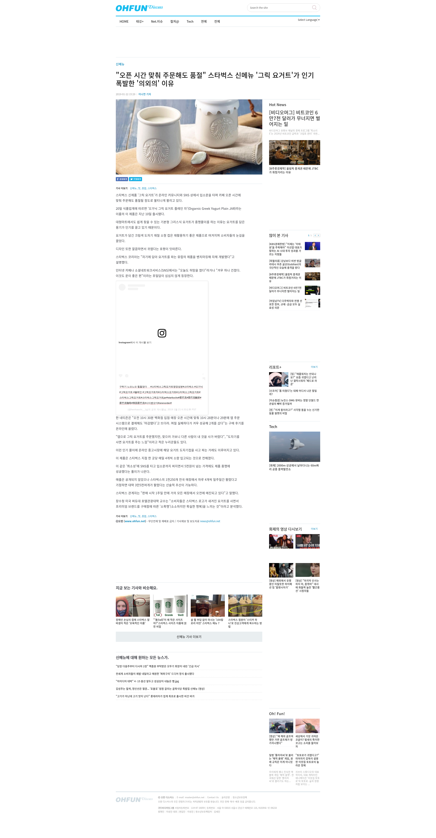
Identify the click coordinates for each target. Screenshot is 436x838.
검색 (316, 7)
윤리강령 (226, 797)
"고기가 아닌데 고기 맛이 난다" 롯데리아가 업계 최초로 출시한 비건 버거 (155, 696)
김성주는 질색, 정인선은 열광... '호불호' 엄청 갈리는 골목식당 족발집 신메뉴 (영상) (160, 689)
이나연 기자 (144, 94)
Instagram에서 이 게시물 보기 (135, 342)
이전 (315, 235)
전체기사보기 (313, 800)
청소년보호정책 (240, 797)
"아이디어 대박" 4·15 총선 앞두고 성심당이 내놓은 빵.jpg (147, 681)
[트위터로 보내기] (135, 179)
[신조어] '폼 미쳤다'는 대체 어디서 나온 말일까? (293, 392)
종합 (144, 188)
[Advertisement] (218, 45)
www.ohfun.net (135, 521)
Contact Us (213, 797)
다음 (318, 235)
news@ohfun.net (210, 521)
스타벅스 (152, 188)
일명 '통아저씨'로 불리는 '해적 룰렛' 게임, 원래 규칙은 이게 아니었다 (281, 760)
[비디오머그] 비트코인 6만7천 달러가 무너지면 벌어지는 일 (294, 118)
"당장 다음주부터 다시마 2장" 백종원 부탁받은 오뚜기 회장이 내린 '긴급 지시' (158, 666)
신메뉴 (120, 64)
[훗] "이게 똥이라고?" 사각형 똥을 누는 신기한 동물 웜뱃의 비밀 (294, 411)
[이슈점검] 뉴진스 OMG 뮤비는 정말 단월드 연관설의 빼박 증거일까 (294, 402)
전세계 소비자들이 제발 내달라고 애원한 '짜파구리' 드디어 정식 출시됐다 (155, 674)
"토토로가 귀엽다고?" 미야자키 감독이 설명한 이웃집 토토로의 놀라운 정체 (307, 760)
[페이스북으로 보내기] (122, 179)
